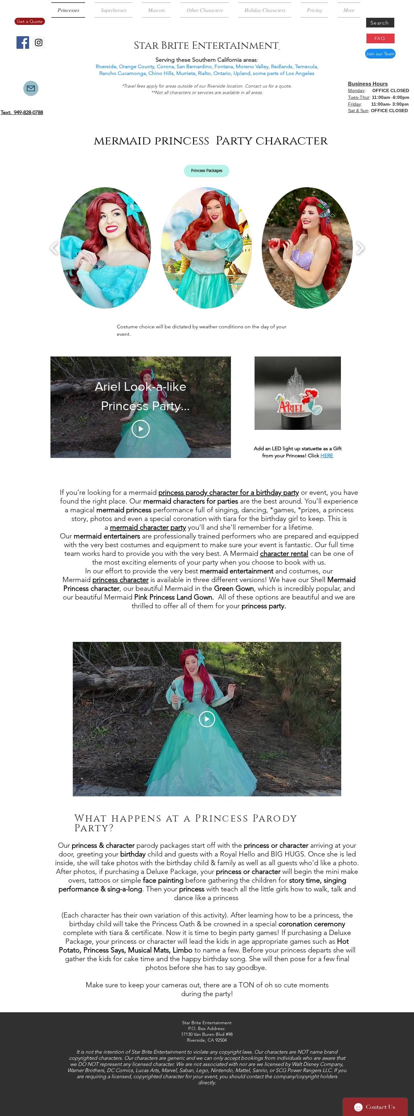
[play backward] (54, 247)
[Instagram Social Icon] (38, 42)
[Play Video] (141, 429)
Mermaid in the (209, 588)
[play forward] (360, 247)
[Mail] (30, 88)
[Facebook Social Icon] (22, 42)
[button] (206, 171)
